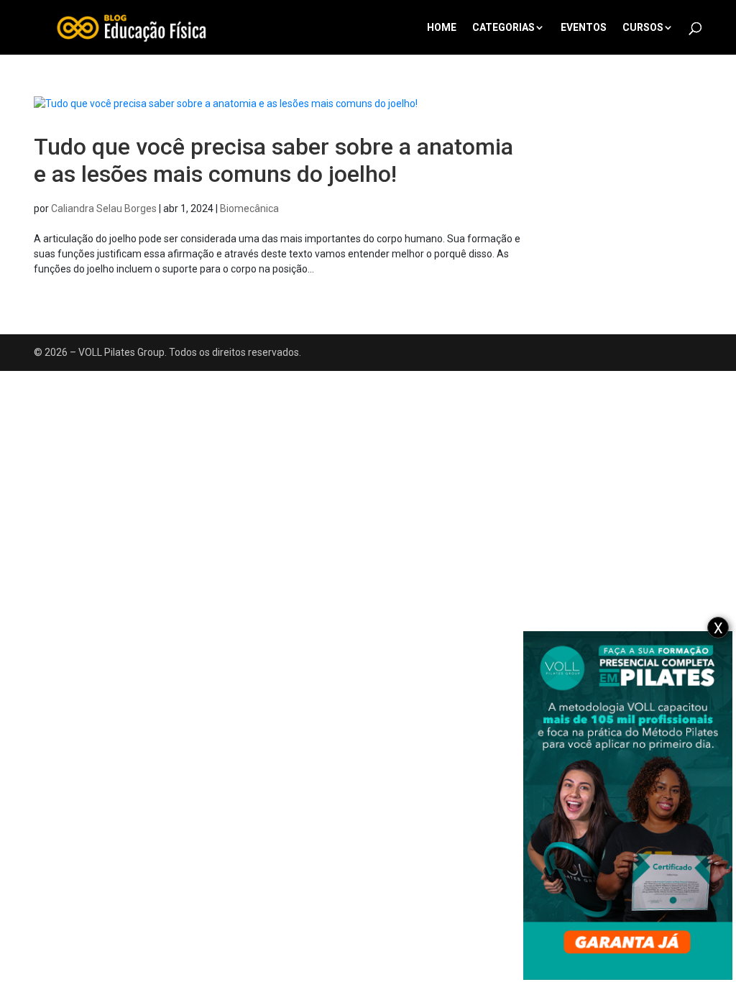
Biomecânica (249, 208)
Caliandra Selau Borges (104, 208)
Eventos (584, 27)
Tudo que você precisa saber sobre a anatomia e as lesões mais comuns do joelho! (273, 160)
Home (441, 27)
